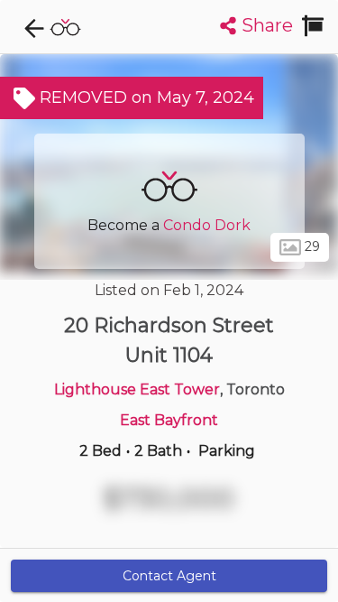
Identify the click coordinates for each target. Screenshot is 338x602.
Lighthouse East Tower (137, 389)
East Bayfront (169, 420)
